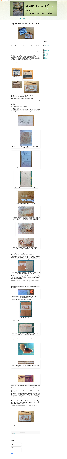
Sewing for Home (46, 54)
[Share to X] (22, 432)
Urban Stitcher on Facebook (48, 24)
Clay (44, 51)
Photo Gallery (23, 18)
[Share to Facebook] (23, 432)
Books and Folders (46, 50)
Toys (44, 56)
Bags (14, 433)
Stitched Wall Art (46, 55)
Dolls (44, 52)
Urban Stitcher (47, 45)
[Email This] (20, 432)
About (17, 18)
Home (26, 436)
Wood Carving (46, 58)
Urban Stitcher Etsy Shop (47, 23)
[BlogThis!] (21, 432)
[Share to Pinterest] (24, 432)
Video (45, 57)
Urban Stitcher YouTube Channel (48, 25)
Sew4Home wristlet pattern (20, 51)
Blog (13, 18)
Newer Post (13, 436)
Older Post (38, 436)
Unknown (46, 44)
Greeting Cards (46, 53)
